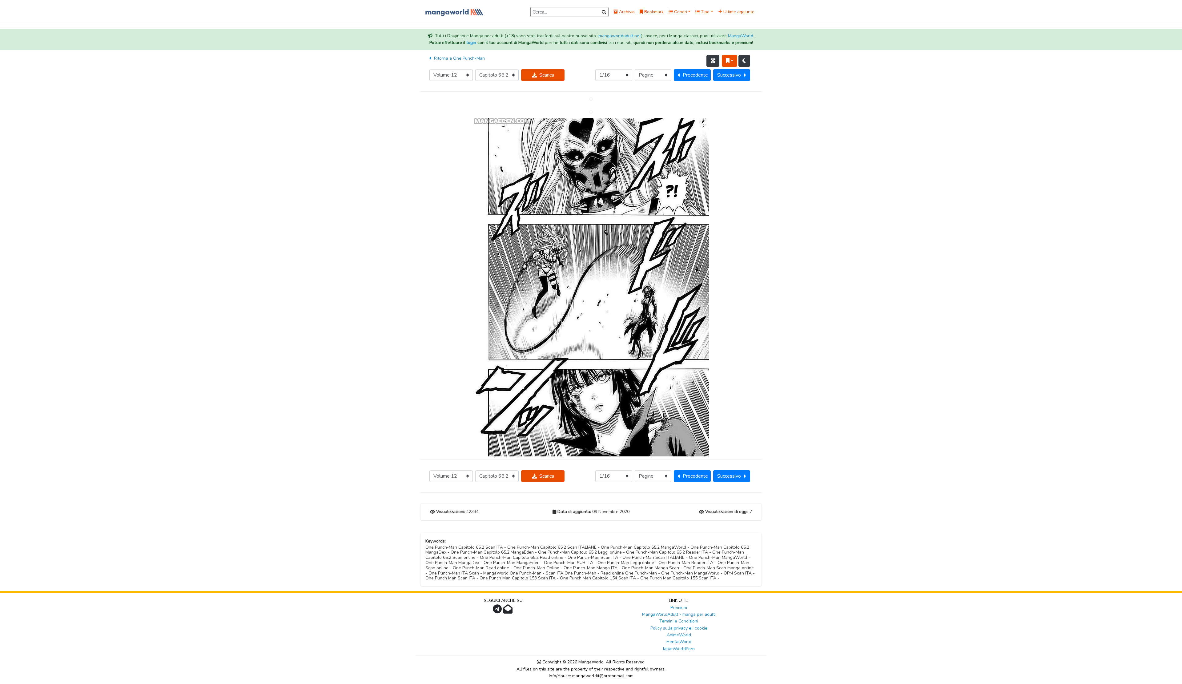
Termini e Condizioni (678, 621)
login (471, 43)
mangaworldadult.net (620, 36)
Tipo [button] (705, 12)
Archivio (626, 12)
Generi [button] (680, 12)
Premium (678, 607)
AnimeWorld (679, 635)
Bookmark (653, 12)
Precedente (695, 75)
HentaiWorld (678, 642)
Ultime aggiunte (738, 12)
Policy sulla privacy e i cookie (678, 628)
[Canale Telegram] (498, 611)
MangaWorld (740, 36)
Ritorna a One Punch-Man (459, 58)
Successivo (729, 75)
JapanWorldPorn (679, 649)
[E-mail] (508, 611)
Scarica (546, 75)
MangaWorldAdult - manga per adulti (679, 614)
